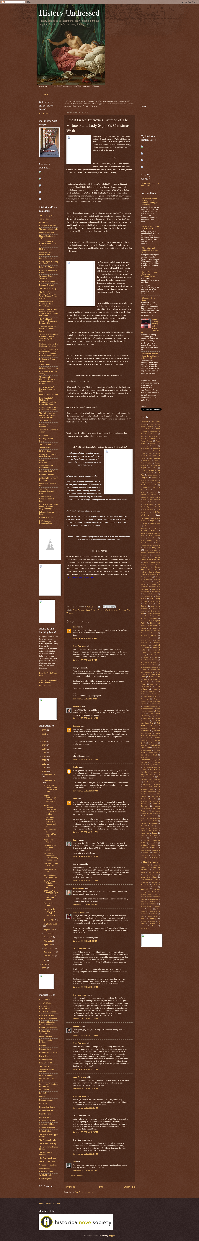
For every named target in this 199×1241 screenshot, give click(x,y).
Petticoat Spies (154, 677)
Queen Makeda (146, 686)
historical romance (151, 862)
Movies (145, 657)
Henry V (145, 547)
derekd (75, 767)
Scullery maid (153, 743)
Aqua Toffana (145, 448)
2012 (44, 768)
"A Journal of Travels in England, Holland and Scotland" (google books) (48, 337)
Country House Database (45, 461)
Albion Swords (44, 365)
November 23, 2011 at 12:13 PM (85, 1019)
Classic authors (152, 475)
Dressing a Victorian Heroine (150, 497)
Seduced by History (47, 1128)
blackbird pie (145, 833)
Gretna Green (152, 538)
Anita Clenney (78, 888)
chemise (151, 838)
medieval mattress (148, 901)
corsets (154, 847)
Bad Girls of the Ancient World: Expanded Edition (150, 451)
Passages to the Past (47, 226)
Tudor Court (153, 799)
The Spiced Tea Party (47, 1143)
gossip (143, 860)
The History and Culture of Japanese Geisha (149, 250)
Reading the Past (46, 1110)
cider (158, 838)
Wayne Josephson (150, 816)
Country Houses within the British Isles (48, 456)
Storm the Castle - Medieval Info (46, 254)
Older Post (129, 1187)
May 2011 (48, 941)
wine (153, 926)
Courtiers (143, 480)
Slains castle (153, 752)
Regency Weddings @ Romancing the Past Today (50, 799)
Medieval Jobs (45, 451)
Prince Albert (145, 682)
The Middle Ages (45, 421)
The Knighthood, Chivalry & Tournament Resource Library (48, 321)
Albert (142, 436)
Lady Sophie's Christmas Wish (98, 610)
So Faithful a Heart (149, 755)
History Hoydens (45, 1059)
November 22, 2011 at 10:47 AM (85, 791)
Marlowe (143, 628)
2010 (44, 961)
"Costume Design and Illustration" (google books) (47, 329)
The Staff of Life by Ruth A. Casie (50, 848)
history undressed (146, 879)
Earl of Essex (148, 504)
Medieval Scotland (46, 233)
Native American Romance (149, 659)
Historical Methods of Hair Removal (150, 227)
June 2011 (48, 937)
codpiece (153, 845)
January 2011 (49, 956)
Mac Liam (153, 618)
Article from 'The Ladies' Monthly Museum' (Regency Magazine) (48, 506)
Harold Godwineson (147, 543)
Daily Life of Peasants (48, 267)
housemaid (144, 882)
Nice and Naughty (46, 1100)
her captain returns (154, 860)
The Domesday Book (47, 444)
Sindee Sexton (45, 1131)
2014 (44, 760)
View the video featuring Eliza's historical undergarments (48, 682)
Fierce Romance (45, 1037)
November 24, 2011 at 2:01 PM (85, 1171)
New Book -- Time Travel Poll (51, 865)
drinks (155, 852)
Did (149, 490)
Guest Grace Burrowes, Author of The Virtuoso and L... (50, 822)
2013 (44, 764)
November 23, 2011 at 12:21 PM (85, 1108)
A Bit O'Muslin (44, 999)
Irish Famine (156, 591)
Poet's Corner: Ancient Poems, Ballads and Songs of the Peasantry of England (48, 312)
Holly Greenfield (45, 1063)
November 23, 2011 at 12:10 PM (85, 987)
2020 (44, 738)
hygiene (154, 882)
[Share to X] (109, 606)
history (147, 865)
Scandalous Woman (47, 1121)
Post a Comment (76, 1176)
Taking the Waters (154, 764)
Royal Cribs (43, 222)
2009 (44, 964)
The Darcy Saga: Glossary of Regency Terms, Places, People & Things (48, 295)
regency (153, 918)
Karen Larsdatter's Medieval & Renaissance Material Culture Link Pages (47, 401)
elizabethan (144, 855)
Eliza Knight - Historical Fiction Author (150, 184)
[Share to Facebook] (111, 606)
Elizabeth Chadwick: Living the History (47, 1023)
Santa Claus (153, 725)
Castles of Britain (46, 518)
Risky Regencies (46, 1114)
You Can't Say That (46, 215)
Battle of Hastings (154, 458)
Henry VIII (155, 548)
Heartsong (156, 545)
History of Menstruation (150, 574)
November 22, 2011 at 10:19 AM (85, 718)
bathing (143, 830)
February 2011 (50, 952)
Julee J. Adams (79, 913)
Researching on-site (147, 708)
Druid (144, 499)
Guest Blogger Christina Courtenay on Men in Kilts (50, 884)
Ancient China (146, 441)
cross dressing (145, 850)
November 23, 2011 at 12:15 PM (85, 1036)
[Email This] (104, 606)
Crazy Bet (153, 480)
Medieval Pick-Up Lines (48, 368)
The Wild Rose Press (47, 1158)
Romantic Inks (45, 1117)
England (153, 521)
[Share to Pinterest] (114, 606)
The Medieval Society (47, 289)
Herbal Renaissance (47, 258)
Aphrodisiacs (153, 443)
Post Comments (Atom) (84, 1192)
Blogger (112, 1236)
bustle (143, 835)
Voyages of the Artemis (48, 1165)
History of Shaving (147, 577)
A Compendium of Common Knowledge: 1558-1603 (47, 244)
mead (155, 887)
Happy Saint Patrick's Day (149, 540)
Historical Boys (45, 1049)
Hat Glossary (44, 435)
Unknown (76, 726)
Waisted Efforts (45, 1168)
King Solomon (155, 601)
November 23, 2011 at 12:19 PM (85, 1089)
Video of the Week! (48, 841)
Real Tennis (145, 694)
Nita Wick (43, 1104)
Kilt (151, 599)
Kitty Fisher (148, 603)
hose (156, 879)
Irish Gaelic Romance (150, 594)
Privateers (153, 684)
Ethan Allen (144, 523)
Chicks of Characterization (45, 1007)
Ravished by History (47, 1107)
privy (142, 916)
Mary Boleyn (153, 628)
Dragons (152, 492)
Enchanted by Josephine (44, 1032)
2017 (44, 749)
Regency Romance (118, 610)
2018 (44, 745)
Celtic (154, 468)
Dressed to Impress (148, 494)
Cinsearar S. (149, 472)
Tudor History (44, 448)
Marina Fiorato (153, 625)
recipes (143, 918)
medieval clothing (146, 896)
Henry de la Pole (151, 550)
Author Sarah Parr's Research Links (47, 467)
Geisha (154, 528)
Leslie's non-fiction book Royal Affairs (48, 1085)
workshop (144, 928)
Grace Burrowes (79, 610)
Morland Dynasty (154, 655)
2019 (44, 741)
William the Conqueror (149, 823)
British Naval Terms (47, 282)
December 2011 (50, 774)
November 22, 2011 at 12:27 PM (85, 880)
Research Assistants (150, 706)
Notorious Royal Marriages (149, 667)
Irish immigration (146, 596)
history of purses (150, 875)
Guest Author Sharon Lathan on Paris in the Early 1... (50, 789)
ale (152, 826)
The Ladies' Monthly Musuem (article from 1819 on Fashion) (47, 415)
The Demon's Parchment (152, 782)
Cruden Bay (153, 485)
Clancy (75, 840)
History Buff (44, 1056)
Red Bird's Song (150, 696)
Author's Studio (45, 1003)
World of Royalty (45, 1175)
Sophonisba (144, 757)
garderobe (154, 857)
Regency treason (154, 703)
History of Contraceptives (150, 572)
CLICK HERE (44, 113)
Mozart (42, 1097)
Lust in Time (44, 1093)
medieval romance (148, 904)
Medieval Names (45, 249)
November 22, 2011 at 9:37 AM (85, 638)
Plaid (145, 679)
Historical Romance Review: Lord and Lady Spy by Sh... (50, 810)
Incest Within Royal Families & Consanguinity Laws (149, 274)
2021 (44, 734)
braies (154, 833)
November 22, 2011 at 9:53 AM (85, 699)
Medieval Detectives (148, 638)
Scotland (145, 730)
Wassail (157, 813)
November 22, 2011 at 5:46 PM (85, 941)
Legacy (154, 608)
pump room (152, 916)
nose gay (150, 909)
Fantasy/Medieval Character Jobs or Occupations (46, 304)
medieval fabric (153, 899)
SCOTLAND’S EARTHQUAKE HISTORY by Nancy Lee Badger (51, 895)
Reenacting (144, 699)
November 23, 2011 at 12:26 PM (85, 1154)
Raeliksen (152, 691)
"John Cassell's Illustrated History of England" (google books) (47, 380)
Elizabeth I (145, 518)
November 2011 (50, 780)
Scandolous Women (148, 728)
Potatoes (154, 679)
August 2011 (49, 930)
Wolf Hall (144, 826)
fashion (154, 855)
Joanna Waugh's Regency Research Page (46, 491)
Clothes (154, 477)
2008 (44, 968)
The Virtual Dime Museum (45, 1153)
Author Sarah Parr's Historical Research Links (47, 389)
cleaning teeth (153, 843)
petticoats (154, 913)
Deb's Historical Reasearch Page (45, 522)
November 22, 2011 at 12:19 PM (85, 856)
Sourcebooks (146, 760)
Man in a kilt (145, 621)
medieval (144, 889)
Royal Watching (148, 718)
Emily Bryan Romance (48, 1028)
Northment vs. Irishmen (149, 664)
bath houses (152, 828)
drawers (146, 852)
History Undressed (69, 12)
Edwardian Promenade (48, 1019)
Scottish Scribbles (46, 1124)
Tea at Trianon (44, 219)
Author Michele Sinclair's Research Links (46, 499)
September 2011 (50, 924)
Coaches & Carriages (47, 1012)
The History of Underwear (151, 784)
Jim (74, 1162)
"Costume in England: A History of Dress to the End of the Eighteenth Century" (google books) (48, 353)
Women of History (46, 1172)
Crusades (144, 487)
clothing (144, 845)
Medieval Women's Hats (48, 395)
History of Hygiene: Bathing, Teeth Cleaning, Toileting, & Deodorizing (149, 201)
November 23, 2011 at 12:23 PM (85, 1132)
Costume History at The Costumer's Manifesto (48, 345)
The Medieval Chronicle (48, 229)
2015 (44, 756)
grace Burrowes (79, 1077)
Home (46, 94)
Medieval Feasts (146, 640)
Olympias (143, 669)
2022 (44, 730)
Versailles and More (47, 1161)
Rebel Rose (156, 694)
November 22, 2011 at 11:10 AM (85, 832)
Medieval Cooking (148, 635)
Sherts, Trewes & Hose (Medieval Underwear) (48, 409)
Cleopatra (144, 477)
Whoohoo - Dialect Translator (46, 277)
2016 (44, 753)
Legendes (144, 611)
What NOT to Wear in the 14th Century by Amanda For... (51, 857)
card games (153, 835)
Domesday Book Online (48, 471)
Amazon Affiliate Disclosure (49, 1203)
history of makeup (154, 872)
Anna (75, 799)
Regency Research (46, 285)
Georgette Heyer (148, 530)
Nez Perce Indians (148, 662)
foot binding (144, 857)
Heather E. (77, 707)
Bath (149, 453)
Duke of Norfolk (155, 502)
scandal (152, 921)
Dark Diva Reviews (46, 1015)
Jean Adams (44, 1066)
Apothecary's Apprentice (149, 446)
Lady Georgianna (46, 1075)
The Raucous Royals (47, 1140)
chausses (144, 838)
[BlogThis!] (106, 606)
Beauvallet (146, 460)
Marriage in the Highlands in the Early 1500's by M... (50, 912)
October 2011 (49, 920)
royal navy (144, 921)
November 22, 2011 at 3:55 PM (85, 905)
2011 (44, 771)
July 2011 (48, 933)
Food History (155, 523)
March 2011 (49, 948)
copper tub (144, 847)
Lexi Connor (44, 1090)
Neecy (75, 627)
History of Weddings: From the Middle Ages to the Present (150, 356)
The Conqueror (154, 779)
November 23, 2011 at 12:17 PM (85, 1069)
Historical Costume (46, 475)
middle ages (146, 906)
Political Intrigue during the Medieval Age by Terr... (50, 833)
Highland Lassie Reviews (45, 1041)
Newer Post (70, 1187)
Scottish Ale (145, 738)
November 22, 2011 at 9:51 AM (85, 660)
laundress (144, 884)
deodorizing (156, 850)
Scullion (143, 745)
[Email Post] (99, 607)
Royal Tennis (156, 716)
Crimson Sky (145, 482)
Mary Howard (145, 630)
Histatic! (42, 1046)
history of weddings (148, 877)
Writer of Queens (46, 1179)
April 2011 (48, 945)
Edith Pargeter (148, 509)
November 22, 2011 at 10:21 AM (85, 759)
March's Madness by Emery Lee (50, 876)
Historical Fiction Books (48, 1053)
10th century (145, 421)
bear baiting (153, 830)
